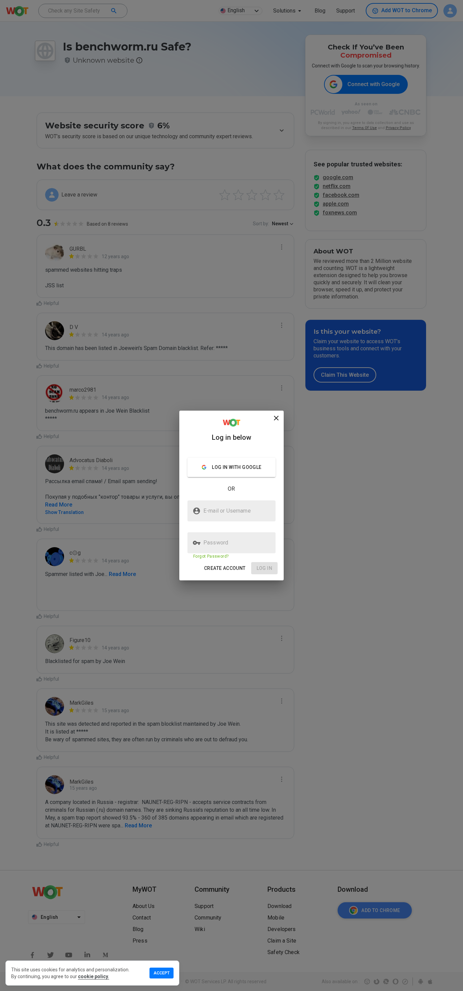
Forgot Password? (210, 556)
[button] (224, 568)
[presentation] (231, 495)
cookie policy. (93, 976)
